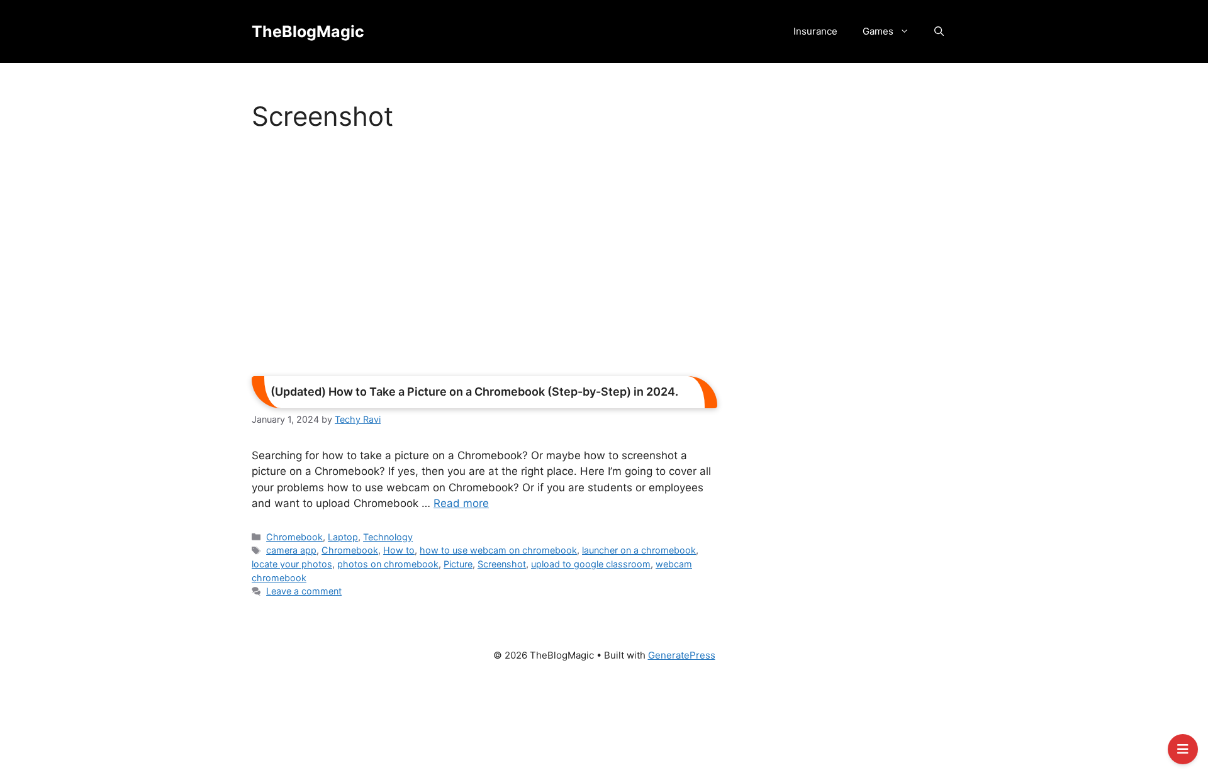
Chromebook (294, 537)
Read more (461, 503)
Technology (388, 537)
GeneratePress (681, 655)
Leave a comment (304, 591)
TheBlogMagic (308, 31)
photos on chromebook (388, 564)
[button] (939, 31)
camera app (291, 550)
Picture (458, 564)
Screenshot (502, 564)
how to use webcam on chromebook (498, 550)
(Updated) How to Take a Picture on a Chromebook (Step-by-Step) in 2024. (474, 391)
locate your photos (292, 564)
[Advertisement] (484, 258)
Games (878, 31)
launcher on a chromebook (639, 550)
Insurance (815, 31)
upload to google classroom (591, 564)
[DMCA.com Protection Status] (604, 726)
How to (399, 550)
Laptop (343, 537)
